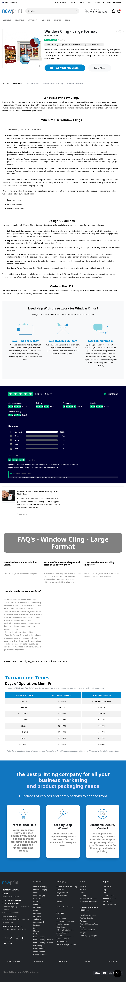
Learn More (99, 68)
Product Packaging (40, 887)
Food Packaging (39, 895)
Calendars (37, 913)
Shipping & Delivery (110, 904)
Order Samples (61, 942)
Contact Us (99, 2)
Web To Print (61, 918)
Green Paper (61, 927)
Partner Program (62, 939)
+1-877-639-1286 (98, 11)
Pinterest (10, 943)
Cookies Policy (63, 961)
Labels (35, 901)
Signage (36, 928)
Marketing (37, 904)
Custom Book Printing (64, 907)
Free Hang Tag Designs (88, 936)
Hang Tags (37, 898)
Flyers (35, 910)
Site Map (88, 961)
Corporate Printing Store (65, 921)
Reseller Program (62, 924)
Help (89, 2)
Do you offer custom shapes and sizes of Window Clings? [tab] (62, 563)
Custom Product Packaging (66, 887)
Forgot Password (109, 898)
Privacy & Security (13, 961)
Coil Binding (37, 946)
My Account (107, 901)
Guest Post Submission (64, 936)
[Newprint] (12, 11)
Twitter (10, 938)
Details (5, 84)
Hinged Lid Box (62, 892)
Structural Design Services (66, 945)
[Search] (76, 10)
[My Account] (113, 11)
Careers (82, 892)
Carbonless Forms (40, 954)
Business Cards (38, 922)
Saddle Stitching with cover (43, 940)
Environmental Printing (88, 898)
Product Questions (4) (53, 84)
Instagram (5, 943)
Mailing (36, 931)
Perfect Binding (39, 951)
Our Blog (83, 895)
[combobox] (52, 11)
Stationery (37, 919)
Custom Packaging (40, 890)
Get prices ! (67, 68)
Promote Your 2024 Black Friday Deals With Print (38, 492)
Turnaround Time (75, 84)
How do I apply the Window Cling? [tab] (22, 591)
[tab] (5, 83)
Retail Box (60, 890)
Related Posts (33, 84)
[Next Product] (122, 31)
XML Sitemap (112, 961)
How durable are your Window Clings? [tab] (20, 563)
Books (35, 934)
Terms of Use (38, 961)
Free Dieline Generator (88, 915)
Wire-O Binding (39, 948)
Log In (105, 892)
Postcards (37, 916)
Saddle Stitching (39, 937)
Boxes (35, 892)
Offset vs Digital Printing (65, 930)
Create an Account (114, 2)
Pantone (36, 925)
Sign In (81, 2)
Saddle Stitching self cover (43, 943)
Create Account (108, 895)
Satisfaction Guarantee (88, 901)
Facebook (5, 938)
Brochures (37, 907)
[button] (40, 66)
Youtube (22, 938)
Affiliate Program (62, 933)
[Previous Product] (118, 31)
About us (83, 887)
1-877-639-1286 (14, 897)
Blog (73, 2)
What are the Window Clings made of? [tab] (100, 563)
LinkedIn (16, 938)
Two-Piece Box (61, 895)
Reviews (17, 84)
